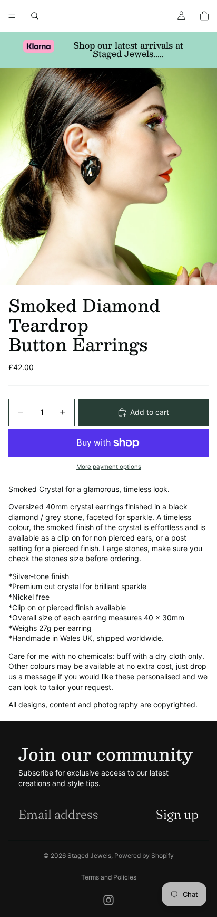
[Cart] (204, 15)
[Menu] (12, 16)
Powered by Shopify (144, 855)
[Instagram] (108, 900)
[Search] (34, 15)
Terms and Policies (108, 877)
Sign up (177, 814)
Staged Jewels (89, 855)
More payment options (108, 466)
